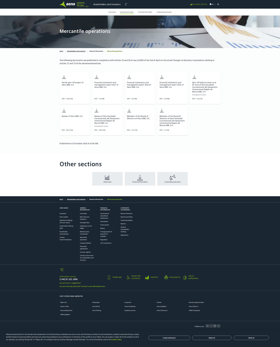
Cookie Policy (116, 339)
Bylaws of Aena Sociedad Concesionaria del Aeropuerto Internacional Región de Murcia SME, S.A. (107, 119)
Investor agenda (85, 252)
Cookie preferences (169, 338)
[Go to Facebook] (211, 326)
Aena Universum (162, 310)
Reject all (212, 338)
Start (61, 51)
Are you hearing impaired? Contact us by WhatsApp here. (82, 286)
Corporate (127, 302)
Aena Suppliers (161, 306)
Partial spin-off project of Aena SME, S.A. (72, 83)
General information (127, 12)
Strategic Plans (85, 223)
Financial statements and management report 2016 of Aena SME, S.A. (139, 84)
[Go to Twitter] (207, 326)
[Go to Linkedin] (218, 326)
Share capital (64, 217)
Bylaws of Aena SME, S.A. (72, 116)
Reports (123, 224)
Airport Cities (64, 306)
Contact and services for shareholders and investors (87, 258)
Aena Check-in (193, 306)
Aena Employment (66, 310)
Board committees (127, 217)
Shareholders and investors (76, 51)
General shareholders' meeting (125, 229)
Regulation (103, 240)
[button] (126, 4)
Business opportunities (196, 302)
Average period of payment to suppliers (106, 234)
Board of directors (126, 213)
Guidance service (129, 310)
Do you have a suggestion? (70, 283)
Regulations (124, 235)
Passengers (96, 302)
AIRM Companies (194, 310)
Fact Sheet (83, 213)
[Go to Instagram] (215, 326)
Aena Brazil (96, 306)
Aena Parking (96, 310)
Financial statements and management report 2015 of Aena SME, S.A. (172, 84)
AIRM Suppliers (65, 314)
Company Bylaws (85, 243)
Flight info (63, 302)
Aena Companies (130, 306)
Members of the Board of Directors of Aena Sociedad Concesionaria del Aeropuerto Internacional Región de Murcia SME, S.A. (172, 121)
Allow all (251, 338)
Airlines (159, 302)
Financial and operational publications (104, 216)
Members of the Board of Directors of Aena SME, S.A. (138, 117)
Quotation (63, 213)
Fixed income (104, 225)
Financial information (145, 12)
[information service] (82, 271)
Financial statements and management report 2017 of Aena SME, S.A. (106, 84)
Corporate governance (164, 12)
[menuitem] (112, 12)
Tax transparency (105, 243)
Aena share (112, 12)
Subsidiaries (104, 221)
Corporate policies (126, 220)
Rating (102, 228)
